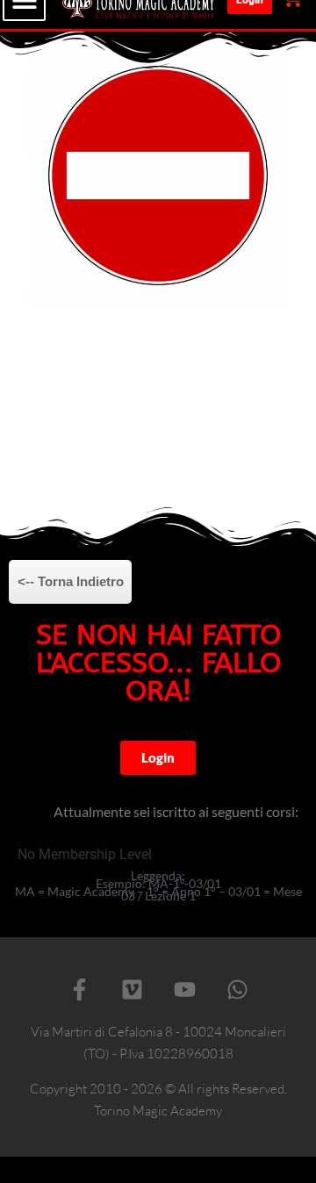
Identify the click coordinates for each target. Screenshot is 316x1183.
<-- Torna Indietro (71, 581)
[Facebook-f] (79, 989)
